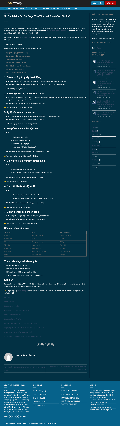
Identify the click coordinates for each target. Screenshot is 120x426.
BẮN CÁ (37, 8)
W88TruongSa (25, 37)
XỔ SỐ (53, 8)
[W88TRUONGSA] (17, 3)
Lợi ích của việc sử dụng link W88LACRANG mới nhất (106, 113)
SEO (93, 156)
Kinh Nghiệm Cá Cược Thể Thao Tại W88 (17, 310)
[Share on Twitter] (42, 344)
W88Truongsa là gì (39, 405)
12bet (94, 127)
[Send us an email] (20, 416)
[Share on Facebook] (38, 344)
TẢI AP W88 (65, 404)
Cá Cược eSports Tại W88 (12, 319)
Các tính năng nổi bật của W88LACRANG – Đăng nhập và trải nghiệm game (106, 93)
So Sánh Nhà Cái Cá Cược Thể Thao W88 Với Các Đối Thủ (22, 336)
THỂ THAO (7, 8)
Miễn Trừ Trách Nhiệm (40, 394)
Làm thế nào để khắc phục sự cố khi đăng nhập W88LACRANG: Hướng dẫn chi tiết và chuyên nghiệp (105, 103)
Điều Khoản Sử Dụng (39, 402)
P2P (58, 8)
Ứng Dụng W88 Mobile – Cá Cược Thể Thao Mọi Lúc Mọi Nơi (24, 328)
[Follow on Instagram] (14, 416)
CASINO (95, 135)
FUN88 (94, 138)
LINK (94, 149)
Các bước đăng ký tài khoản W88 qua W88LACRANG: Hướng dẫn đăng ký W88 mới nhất (106, 73)
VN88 (94, 167)
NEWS (94, 153)
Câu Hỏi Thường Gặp (39, 391)
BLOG (75, 8)
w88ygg (98, 48)
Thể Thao (7, 13)
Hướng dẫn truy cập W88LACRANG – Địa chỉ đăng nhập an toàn (105, 62)
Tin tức (94, 163)
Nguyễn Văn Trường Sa (29, 22)
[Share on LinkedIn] (52, 344)
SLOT (31, 8)
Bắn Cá (94, 131)
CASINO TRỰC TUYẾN (20, 8)
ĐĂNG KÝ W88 (66, 391)
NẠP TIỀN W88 (66, 394)
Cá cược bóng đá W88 (11, 306)
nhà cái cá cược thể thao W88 (57, 31)
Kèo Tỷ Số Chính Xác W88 (12, 315)
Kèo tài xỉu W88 (9, 302)
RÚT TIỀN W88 (66, 398)
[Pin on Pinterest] (48, 344)
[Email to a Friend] (45, 344)
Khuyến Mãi (96, 145)
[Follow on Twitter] (17, 416)
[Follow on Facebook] (10, 416)
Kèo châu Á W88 (9, 297)
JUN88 (94, 142)
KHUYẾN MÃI (66, 8)
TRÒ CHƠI (45, 8)
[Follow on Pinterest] (24, 416)
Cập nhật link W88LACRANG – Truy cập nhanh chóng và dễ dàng (106, 83)
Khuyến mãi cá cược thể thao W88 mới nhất (18, 332)
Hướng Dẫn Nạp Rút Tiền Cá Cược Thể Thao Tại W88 (21, 323)
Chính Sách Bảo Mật (39, 398)
